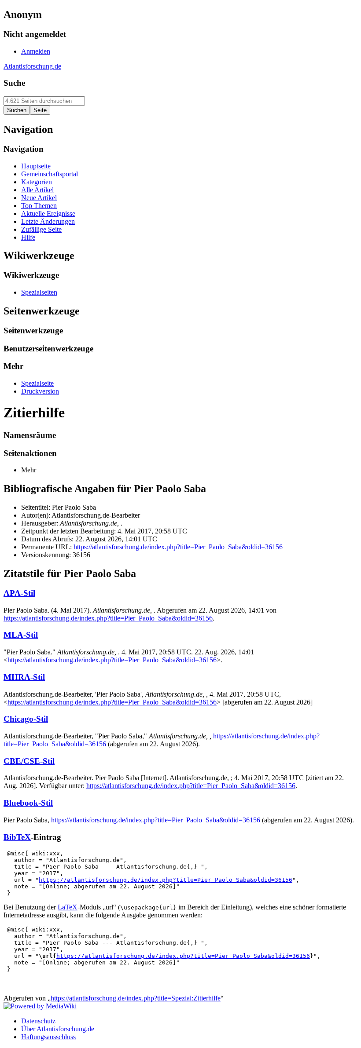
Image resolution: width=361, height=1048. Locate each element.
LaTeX (67, 907)
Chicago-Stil (26, 718)
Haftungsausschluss (48, 1037)
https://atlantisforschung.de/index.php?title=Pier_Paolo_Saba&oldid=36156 (178, 547)
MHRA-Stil (24, 677)
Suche (14, 83)
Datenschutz (38, 1021)
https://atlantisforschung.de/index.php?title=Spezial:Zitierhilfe (136, 998)
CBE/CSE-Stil (29, 761)
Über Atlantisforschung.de (57, 1029)
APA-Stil (19, 593)
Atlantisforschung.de (32, 66)
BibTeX (17, 837)
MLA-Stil (21, 634)
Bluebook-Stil (28, 802)
